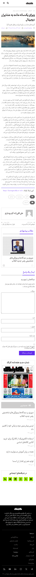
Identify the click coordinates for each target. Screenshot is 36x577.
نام (33, 318)
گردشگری (30, 11)
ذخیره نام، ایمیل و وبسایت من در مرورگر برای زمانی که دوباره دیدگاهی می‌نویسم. (18, 347)
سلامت (16, 545)
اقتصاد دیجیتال (30, 556)
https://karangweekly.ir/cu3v (13, 190)
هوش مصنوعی (14, 541)
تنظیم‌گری (31, 559)
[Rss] (5, 479)
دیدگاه (32, 291)
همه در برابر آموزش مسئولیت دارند (20, 452)
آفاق (27, 197)
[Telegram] (31, 479)
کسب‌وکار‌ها (31, 541)
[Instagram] (21, 479)
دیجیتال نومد (19, 197)
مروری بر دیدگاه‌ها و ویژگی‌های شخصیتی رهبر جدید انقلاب (21, 259)
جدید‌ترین (24, 405)
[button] (4, 266)
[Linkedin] (15, 479)
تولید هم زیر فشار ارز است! (23, 461)
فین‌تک (32, 545)
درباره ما (16, 552)
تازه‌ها (32, 537)
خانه (34, 11)
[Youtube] (10, 479)
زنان (33, 548)
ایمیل (33, 327)
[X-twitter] (26, 479)
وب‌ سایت (32, 335)
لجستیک (15, 548)
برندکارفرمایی (14, 537)
